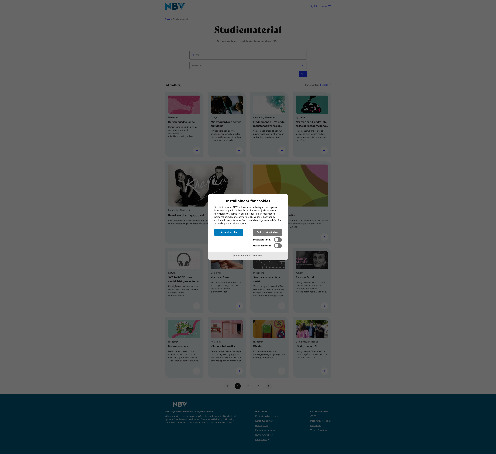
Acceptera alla (229, 232)
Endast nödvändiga (267, 232)
